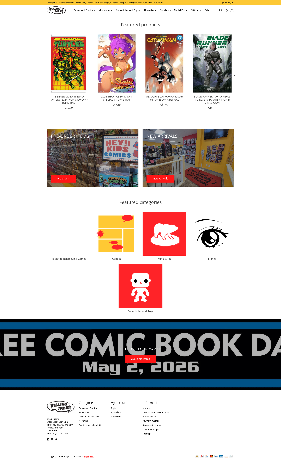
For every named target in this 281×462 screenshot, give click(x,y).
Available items (140, 359)
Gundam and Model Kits (90, 425)
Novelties (83, 420)
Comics (116, 258)
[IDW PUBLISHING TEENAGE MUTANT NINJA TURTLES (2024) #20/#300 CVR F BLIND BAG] (69, 63)
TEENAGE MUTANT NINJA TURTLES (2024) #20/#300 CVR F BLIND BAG (68, 99)
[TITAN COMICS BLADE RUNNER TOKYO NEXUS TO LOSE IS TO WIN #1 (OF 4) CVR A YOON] (212, 63)
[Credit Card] (206, 456)
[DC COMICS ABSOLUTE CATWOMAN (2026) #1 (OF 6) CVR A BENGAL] (164, 63)
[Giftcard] (202, 456)
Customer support (152, 429)
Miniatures (164, 258)
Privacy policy (149, 416)
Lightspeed (89, 456)
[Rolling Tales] (56, 10)
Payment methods (152, 420)
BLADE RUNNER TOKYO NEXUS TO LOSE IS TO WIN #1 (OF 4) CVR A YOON (212, 99)
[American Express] (221, 456)
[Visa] (216, 456)
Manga (212, 258)
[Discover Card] (226, 456)
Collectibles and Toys (140, 311)
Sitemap (147, 433)
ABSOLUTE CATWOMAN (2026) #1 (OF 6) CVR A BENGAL (164, 98)
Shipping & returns (152, 425)
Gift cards (196, 10)
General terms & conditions (156, 412)
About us (147, 408)
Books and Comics (88, 408)
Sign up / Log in (227, 2)
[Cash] (197, 456)
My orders (116, 412)
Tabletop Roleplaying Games (69, 258)
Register (115, 408)
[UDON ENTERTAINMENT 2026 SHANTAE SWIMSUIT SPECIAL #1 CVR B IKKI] (116, 63)
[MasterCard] (211, 456)
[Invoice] (231, 456)
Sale (207, 10)
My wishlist (116, 416)
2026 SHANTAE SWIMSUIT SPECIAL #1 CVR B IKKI (116, 98)
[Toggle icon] (221, 10)
